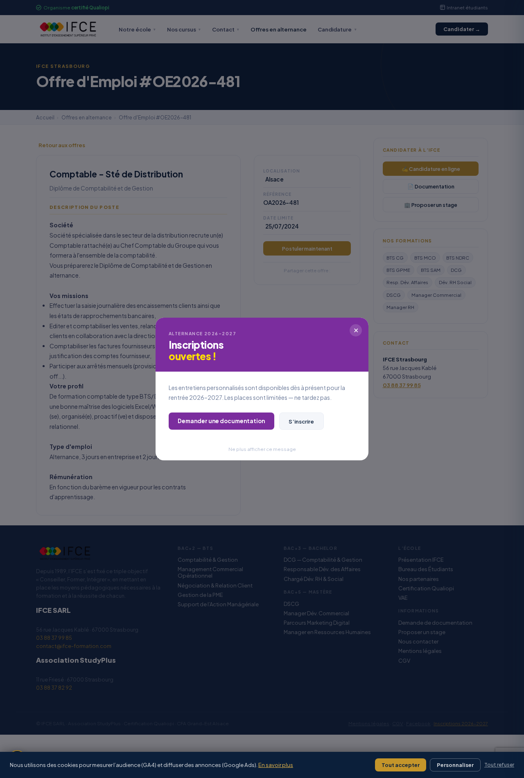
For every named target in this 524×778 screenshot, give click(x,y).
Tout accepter (401, 765)
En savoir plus (275, 764)
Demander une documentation (221, 420)
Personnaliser (455, 765)
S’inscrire (301, 421)
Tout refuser (499, 765)
